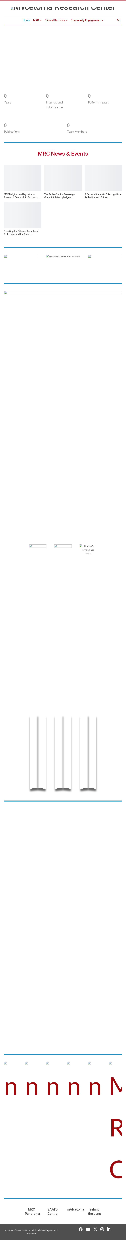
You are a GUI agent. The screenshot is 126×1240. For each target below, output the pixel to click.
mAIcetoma (75, 1209)
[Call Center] (10, 1084)
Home (26, 20)
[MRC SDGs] (73, 1084)
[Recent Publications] (94, 1084)
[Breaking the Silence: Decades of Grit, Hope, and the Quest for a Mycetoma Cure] (22, 215)
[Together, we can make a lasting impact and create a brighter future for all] (52, 1084)
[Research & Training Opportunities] (31, 1084)
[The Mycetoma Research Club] (115, 1126)
